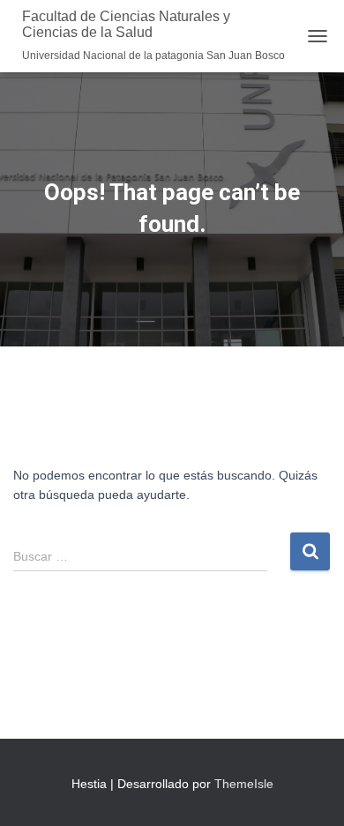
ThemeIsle (243, 784)
